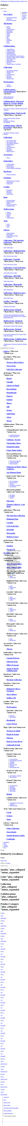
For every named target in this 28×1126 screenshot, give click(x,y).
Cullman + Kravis (11, 50)
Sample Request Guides (12, 235)
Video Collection (11, 233)
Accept (9, 575)
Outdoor (9, 85)
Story (5, 843)
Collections (8, 67)
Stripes (8, 38)
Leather (7, 187)
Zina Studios (10, 335)
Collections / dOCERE (12, 276)
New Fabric (8, 14)
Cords (8, 224)
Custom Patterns (10, 164)
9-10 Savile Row (11, 74)
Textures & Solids (11, 200)
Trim (5, 221)
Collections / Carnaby (12, 259)
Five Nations (20, 334)
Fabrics (5, 11)
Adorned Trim (10, 165)
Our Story (24, 15)
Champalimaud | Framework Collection (13, 344)
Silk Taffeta (6, 132)
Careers (24, 16)
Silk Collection (18, 326)
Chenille (9, 28)
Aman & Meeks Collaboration (14, 168)
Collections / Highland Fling (14, 251)
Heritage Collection (11, 174)
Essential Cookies (11, 572)
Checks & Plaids (10, 29)
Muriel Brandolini (11, 61)
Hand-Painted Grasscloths (18, 315)
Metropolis (9, 77)
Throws (8, 157)
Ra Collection (7, 122)
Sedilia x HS (10, 183)
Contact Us (6, 1097)
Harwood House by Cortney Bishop (16, 56)
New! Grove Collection (9, 108)
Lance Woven (10, 194)
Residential (9, 192)
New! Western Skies (11, 140)
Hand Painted (12, 306)
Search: (2, 865)
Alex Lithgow (10, 182)
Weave (8, 43)
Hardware (7, 171)
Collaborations (9, 46)
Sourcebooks (10, 234)
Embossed (6, 306)
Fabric (5, 247)
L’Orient (6, 119)
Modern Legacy (10, 78)
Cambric (17, 132)
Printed (9, 215)
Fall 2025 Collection (11, 20)
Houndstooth (10, 32)
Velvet (8, 41)
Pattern (8, 33)
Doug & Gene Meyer (12, 204)
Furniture (7, 178)
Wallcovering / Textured (13, 321)
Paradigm (24, 316)
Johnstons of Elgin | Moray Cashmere (15, 57)
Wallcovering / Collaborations (15, 339)
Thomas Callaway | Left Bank (14, 64)
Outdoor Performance (9, 96)
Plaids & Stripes (10, 201)
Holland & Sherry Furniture (13, 181)
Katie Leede (10, 60)
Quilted (8, 34)
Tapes (8, 226)
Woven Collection (8, 118)
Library (7, 230)
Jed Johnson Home (11, 58)
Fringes (8, 225)
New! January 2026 (11, 142)
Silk (7, 37)
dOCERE (9, 76)
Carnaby (9, 73)
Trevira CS (9, 86)
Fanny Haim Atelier (11, 54)
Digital (8, 216)
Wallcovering (9, 209)
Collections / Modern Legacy (15, 293)
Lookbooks (9, 237)
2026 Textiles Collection (9, 326)
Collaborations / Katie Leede (15, 113)
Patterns (8, 203)
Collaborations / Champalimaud (10, 91)
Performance (9, 82)
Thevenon (9, 62)
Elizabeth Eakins (10, 53)
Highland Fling (10, 71)
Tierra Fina (9, 19)
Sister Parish (12, 789)
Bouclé (8, 26)
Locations (24, 17)
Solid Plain (9, 40)
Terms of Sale (7, 1102)
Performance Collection (9, 121)
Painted (9, 212)
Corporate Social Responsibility (11, 1108)
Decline (13, 575)
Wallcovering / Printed (12, 329)
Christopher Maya (11, 52)
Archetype (6, 316)
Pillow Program (10, 167)
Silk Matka (11, 132)
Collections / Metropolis (13, 284)
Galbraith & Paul (11, 206)
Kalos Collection (13, 463)
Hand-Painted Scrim (8, 317)
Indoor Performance (8, 98)
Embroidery (8, 161)
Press (23, 19)
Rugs (5, 197)
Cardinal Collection (19, 108)
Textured (9, 213)
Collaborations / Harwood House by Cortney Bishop (14, 102)
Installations (24, 12)
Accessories (8, 155)
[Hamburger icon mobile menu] (5, 1)
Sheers (8, 36)
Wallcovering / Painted (12, 310)
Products (6, 134)
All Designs (8, 23)
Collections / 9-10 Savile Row (15, 268)
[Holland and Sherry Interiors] (18, 1)
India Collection (16, 118)
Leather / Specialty (11, 301)
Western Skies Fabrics (12, 17)
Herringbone (10, 30)
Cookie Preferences (8, 1113)
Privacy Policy (7, 1105)
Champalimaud (11, 49)
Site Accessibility (8, 1110)
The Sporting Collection (12, 70)
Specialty (9, 191)
